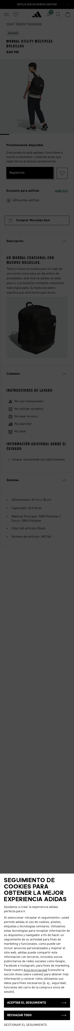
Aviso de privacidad (35, 970)
